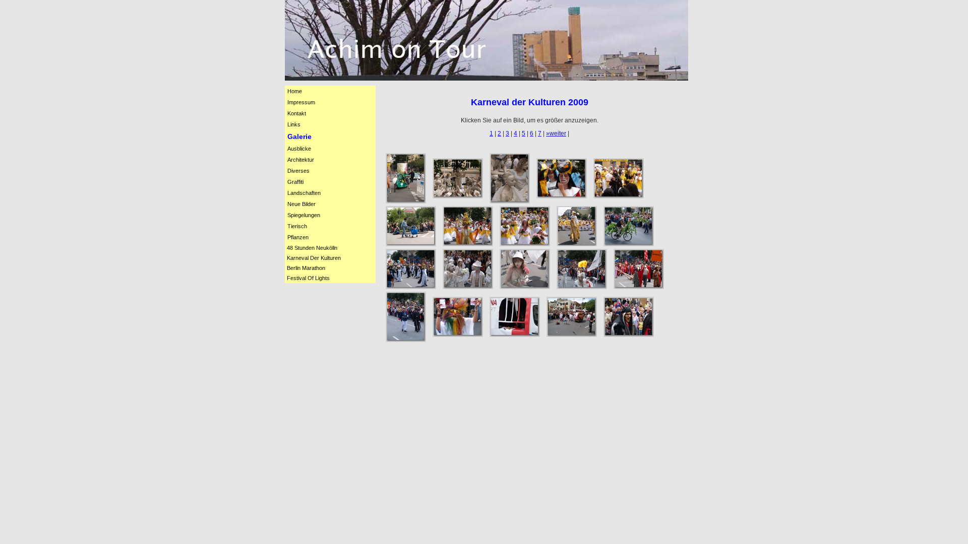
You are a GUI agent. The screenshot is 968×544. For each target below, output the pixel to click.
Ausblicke (299, 149)
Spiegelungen (303, 215)
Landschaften (304, 193)
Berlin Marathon (306, 268)
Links (293, 124)
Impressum (301, 102)
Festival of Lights (308, 278)
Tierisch (297, 226)
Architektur (300, 160)
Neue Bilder (301, 204)
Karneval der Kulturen (314, 258)
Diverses (298, 171)
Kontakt (296, 113)
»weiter (556, 133)
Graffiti (295, 182)
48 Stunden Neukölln (312, 248)
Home (294, 91)
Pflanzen (298, 237)
